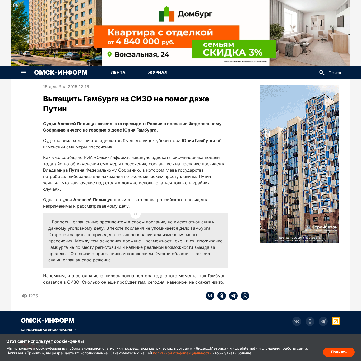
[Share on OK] (220, 296)
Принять (339, 352)
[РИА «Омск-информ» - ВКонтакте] (296, 321)
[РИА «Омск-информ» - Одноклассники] (310, 321)
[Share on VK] (210, 296)
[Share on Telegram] (232, 296)
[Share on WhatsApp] (243, 296)
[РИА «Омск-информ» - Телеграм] (323, 321)
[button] (23, 72)
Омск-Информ (61, 72)
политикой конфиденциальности (182, 353)
